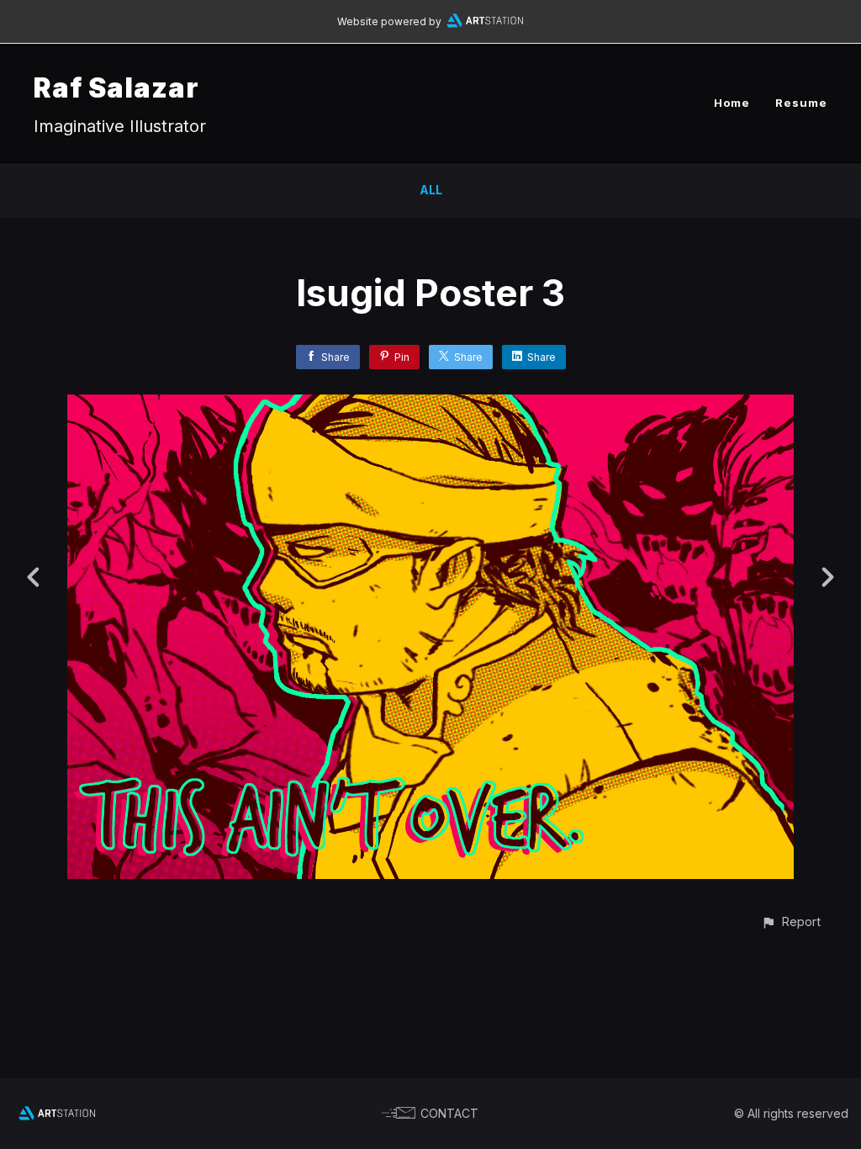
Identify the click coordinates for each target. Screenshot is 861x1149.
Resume (801, 102)
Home (732, 102)
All (431, 190)
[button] (790, 921)
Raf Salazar (116, 87)
